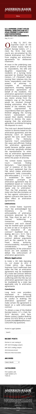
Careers (18, 410)
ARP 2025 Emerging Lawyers (14, 345)
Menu (18, 16)
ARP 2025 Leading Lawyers (13, 347)
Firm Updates (9, 372)
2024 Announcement (11, 350)
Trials (6, 376)
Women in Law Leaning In (13, 342)
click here (26, 314)
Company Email (18, 405)
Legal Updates (16, 329)
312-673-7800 (14, 397)
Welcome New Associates (13, 353)
